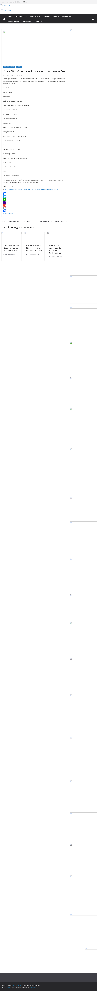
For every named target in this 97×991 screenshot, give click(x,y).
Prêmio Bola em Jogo (51, 16)
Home (10, 16)
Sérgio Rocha (24, 75)
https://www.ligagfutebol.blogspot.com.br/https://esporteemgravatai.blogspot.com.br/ (31, 189)
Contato (39, 21)
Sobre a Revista (13, 21)
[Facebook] (34, 193)
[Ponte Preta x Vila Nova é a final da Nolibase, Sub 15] (12, 233)
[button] (26, 16)
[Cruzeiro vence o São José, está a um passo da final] (34, 233)
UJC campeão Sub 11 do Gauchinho (52, 221)
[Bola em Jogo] (5, 5)
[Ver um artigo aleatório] (93, 19)
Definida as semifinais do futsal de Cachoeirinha (55, 249)
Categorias (34, 16)
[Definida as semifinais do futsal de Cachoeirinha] (57, 233)
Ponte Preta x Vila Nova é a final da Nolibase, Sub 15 (11, 248)
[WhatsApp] (34, 199)
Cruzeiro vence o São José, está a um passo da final (34, 248)
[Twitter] (34, 196)
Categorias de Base (9, 67)
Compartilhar (8, 214)
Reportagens (66, 16)
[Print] (34, 208)
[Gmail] (34, 205)
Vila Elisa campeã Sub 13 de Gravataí (17, 221)
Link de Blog (26, 21)
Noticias (19, 67)
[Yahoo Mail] (34, 202)
